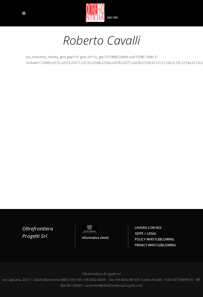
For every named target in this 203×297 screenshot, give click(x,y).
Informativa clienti (95, 237)
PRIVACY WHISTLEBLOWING (155, 245)
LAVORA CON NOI (148, 227)
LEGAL (151, 233)
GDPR (139, 233)
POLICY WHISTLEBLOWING (154, 239)
